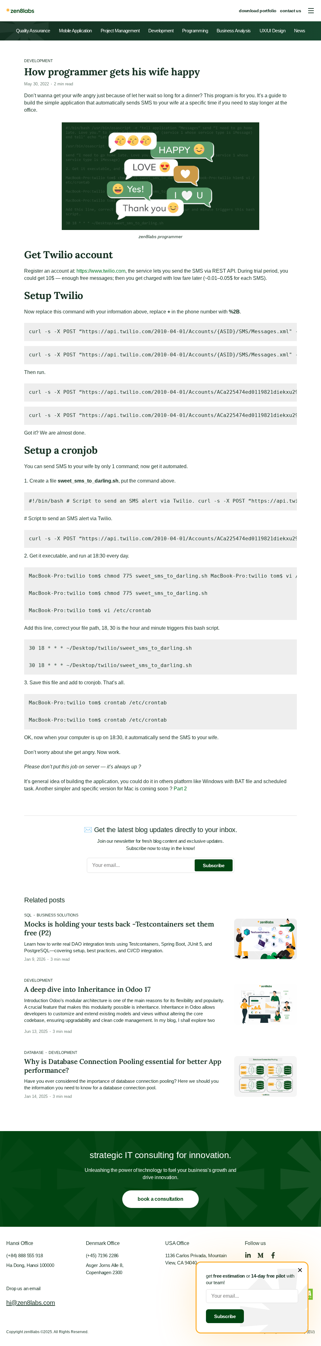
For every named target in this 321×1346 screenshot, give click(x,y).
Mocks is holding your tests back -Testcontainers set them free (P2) (119, 928)
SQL (28, 915)
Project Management (120, 30)
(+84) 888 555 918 (24, 1255)
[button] (311, 10)
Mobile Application (75, 30)
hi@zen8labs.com (30, 1302)
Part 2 (179, 788)
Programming (195, 30)
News (299, 30)
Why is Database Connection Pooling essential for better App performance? (122, 1066)
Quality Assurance (33, 30)
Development (160, 30)
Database (34, 1052)
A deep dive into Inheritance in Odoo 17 (87, 989)
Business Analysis (234, 30)
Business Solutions (57, 915)
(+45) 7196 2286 (102, 1255)
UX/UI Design (272, 30)
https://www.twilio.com (100, 271)
